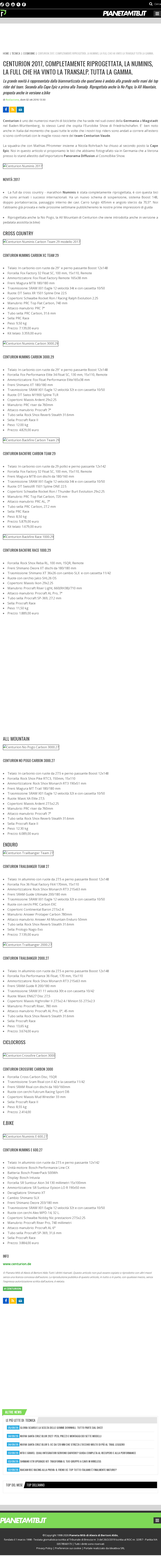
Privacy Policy (44, 1548)
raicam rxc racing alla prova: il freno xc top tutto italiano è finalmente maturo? (68, 1470)
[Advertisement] (74, 38)
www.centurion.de (17, 1264)
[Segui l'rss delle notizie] (12, 110)
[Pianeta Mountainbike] (3, 12)
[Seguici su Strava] (18, 4)
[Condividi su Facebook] (6, 110)
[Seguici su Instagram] (7, 4)
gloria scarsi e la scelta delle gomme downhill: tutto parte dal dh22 (61, 1427)
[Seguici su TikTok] (2, 4)
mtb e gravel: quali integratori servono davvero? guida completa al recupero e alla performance (78, 1453)
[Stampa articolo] (20, 110)
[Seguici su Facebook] (24, 4)
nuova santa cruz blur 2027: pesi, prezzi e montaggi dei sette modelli (60, 1436)
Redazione (12, 99)
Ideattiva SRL (117, 1548)
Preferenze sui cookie (68, 1548)
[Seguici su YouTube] (13, 4)
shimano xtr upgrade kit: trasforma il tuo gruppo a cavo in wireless (60, 1461)
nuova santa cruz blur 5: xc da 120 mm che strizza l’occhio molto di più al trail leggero (72, 1444)
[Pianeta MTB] (30, 1520)
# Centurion (12, 1288)
